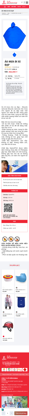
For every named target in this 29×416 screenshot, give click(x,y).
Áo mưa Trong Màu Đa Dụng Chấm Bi (8, 314)
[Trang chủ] (5, 6)
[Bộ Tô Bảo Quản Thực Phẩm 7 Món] (8, 278)
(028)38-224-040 (12, 364)
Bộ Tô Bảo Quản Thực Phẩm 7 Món (8, 289)
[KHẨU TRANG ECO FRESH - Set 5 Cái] (21, 278)
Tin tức (19, 6)
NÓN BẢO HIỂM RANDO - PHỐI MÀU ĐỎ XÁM (8, 338)
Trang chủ (3, 13)
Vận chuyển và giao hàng (18, 374)
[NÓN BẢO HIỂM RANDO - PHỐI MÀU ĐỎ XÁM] (8, 326)
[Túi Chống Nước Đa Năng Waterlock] (21, 302)
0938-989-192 (9, 389)
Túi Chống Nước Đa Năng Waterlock (21, 314)
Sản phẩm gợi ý (14, 265)
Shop (9, 6)
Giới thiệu (13, 6)
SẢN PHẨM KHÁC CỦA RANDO (16, 13)
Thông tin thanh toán (7, 374)
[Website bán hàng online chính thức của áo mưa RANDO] (4, 2)
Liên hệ (23, 6)
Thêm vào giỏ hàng (21, 413)
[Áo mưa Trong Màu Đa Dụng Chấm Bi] (8, 302)
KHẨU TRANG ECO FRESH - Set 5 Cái (21, 289)
